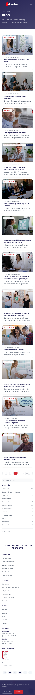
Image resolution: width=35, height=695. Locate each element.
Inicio (3, 11)
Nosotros (4, 609)
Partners (4, 623)
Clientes (4, 613)
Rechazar (7, 691)
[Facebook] (20, 672)
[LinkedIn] (5, 672)
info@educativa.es (7, 641)
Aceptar (18, 691)
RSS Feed (7, 531)
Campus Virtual (6, 558)
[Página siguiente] (31, 473)
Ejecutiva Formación (8, 568)
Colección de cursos (8, 597)
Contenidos (5, 601)
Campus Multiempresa (8, 561)
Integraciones (6, 591)
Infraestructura (6, 594)
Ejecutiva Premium (7, 572)
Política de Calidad (7, 665)
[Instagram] (15, 672)
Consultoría (5, 584)
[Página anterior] (4, 473)
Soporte (4, 619)
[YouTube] (10, 672)
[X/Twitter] (25, 672)
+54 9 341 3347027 (10, 636)
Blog (3, 616)
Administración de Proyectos (10, 587)
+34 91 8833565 (7, 643)
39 (27, 473)
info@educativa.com (8, 633)
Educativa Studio (7, 575)
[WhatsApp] (30, 672)
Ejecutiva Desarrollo (8, 565)
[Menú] (31, 4)
